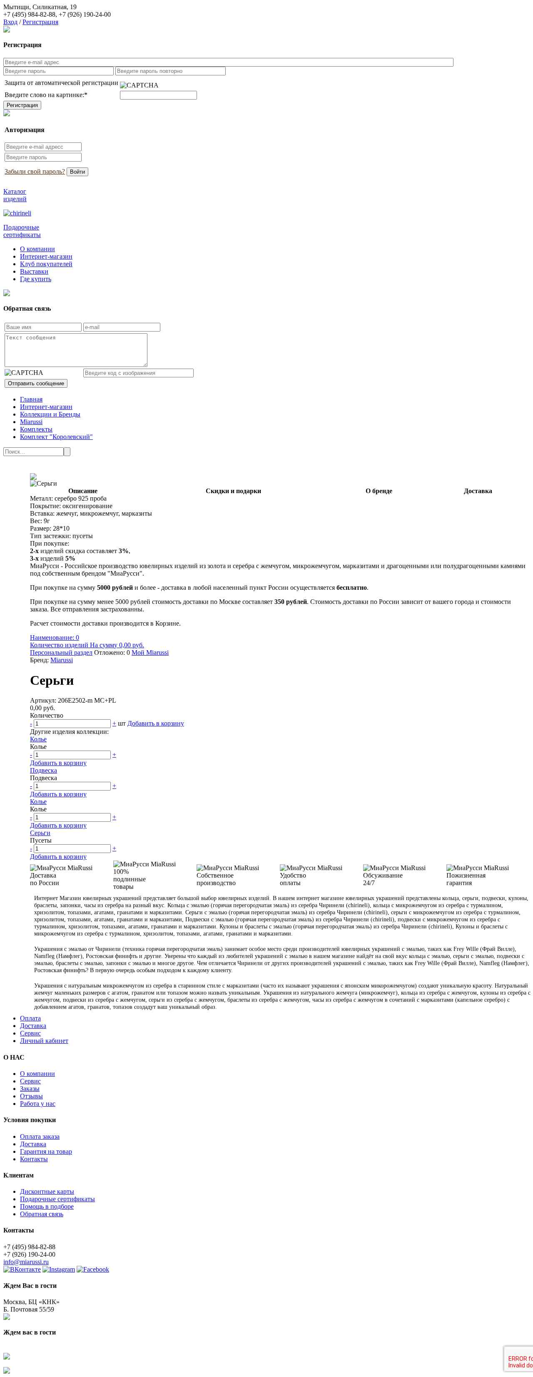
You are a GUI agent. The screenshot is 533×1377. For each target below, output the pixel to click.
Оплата (30, 1018)
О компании (37, 248)
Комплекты (36, 429)
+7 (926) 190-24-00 (85, 14)
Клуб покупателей (46, 263)
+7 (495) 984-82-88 (29, 14)
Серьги (40, 832)
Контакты (34, 1158)
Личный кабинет (44, 1040)
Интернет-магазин (46, 256)
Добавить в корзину (155, 723)
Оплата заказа (40, 1136)
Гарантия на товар (46, 1151)
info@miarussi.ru (26, 1261)
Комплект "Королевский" (56, 436)
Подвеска (43, 770)
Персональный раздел (61, 652)
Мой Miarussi (150, 652)
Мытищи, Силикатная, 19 (40, 6)
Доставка (33, 1025)
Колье (38, 739)
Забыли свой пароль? (35, 171)
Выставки (34, 271)
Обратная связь (41, 1213)
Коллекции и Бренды (50, 414)
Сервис (30, 1033)
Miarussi (31, 421)
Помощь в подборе (47, 1206)
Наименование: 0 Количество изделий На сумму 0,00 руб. (87, 641)
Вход (10, 21)
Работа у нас (37, 1103)
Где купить (35, 278)
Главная (31, 399)
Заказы (30, 1088)
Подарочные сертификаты (57, 1198)
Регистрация (40, 21)
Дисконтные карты (47, 1191)
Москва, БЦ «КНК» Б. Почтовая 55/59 (31, 1305)
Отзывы (31, 1096)
